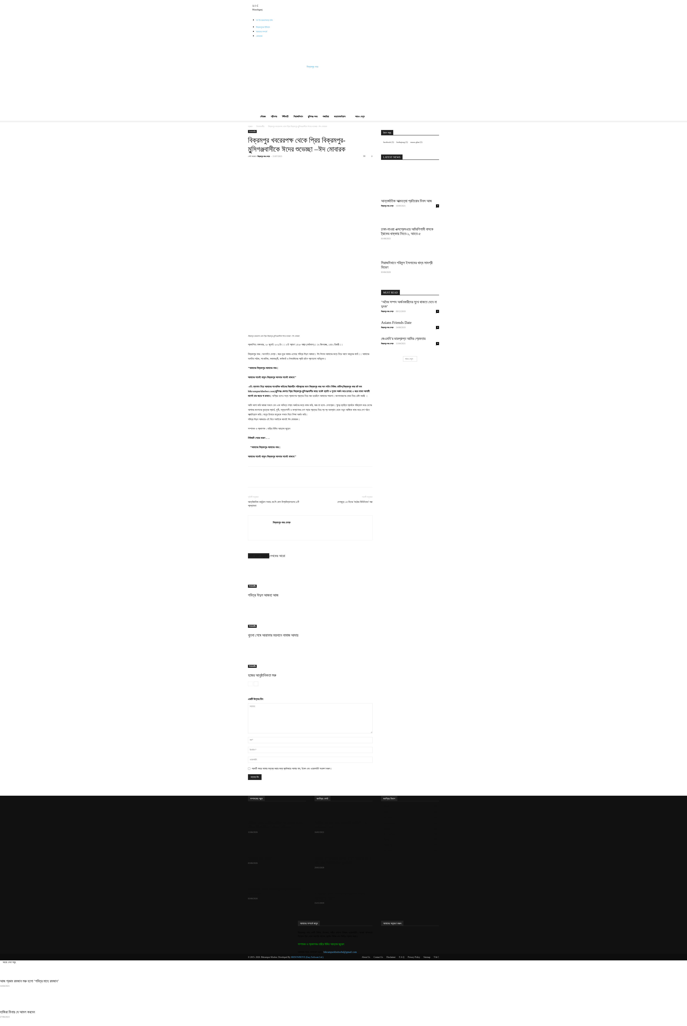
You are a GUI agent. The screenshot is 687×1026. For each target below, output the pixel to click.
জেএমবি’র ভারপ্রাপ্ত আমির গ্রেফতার (403, 339)
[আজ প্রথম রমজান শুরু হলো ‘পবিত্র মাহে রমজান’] (343, 970)
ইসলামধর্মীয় (260, 126)
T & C (436, 957)
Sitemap (426, 957)
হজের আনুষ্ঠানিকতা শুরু (262, 675)
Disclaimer (391, 957)
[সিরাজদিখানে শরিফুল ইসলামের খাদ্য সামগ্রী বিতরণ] (410, 253)
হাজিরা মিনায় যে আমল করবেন (17, 1012)
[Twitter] (293, 2)
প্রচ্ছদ (250, 126)
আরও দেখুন (360, 116)
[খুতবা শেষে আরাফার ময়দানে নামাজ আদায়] (310, 614)
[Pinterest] (287, 164)
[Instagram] (288, 2)
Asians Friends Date (396, 322)
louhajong (402, 142)
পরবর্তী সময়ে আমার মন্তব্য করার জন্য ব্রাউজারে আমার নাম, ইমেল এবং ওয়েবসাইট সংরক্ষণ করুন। (292, 768)
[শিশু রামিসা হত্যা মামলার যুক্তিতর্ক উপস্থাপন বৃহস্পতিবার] (277, 878)
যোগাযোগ (259, 36)
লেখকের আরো (277, 556)
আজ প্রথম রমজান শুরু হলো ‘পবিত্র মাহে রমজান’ (29, 981)
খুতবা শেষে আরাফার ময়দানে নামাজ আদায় (273, 635)
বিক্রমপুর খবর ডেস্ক (263, 156)
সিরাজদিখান (298, 116)
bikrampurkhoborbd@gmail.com (340, 952)
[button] (434, 89)
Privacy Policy (414, 957)
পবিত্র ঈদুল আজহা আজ (263, 595)
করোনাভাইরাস (339, 116)
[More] (329, 164)
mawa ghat (416, 142)
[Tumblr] (291, 2)
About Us (366, 957)
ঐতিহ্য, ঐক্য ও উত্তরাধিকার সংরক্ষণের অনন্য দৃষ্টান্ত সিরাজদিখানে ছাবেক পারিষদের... (275, 825)
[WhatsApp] (295, 164)
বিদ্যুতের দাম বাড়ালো (260, 858)
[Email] (312, 164)
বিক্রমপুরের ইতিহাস (263, 27)
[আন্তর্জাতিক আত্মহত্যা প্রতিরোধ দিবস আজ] (410, 181)
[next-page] (256, 684)
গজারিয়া (326, 116)
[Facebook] (285, 2)
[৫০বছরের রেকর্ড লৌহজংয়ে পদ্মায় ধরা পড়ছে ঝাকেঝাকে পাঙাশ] (343, 883)
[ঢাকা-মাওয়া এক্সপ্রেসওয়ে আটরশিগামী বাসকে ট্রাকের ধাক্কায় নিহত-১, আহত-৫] (410, 219)
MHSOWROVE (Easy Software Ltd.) (307, 957)
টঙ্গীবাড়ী (285, 116)
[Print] (320, 164)
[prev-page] (250, 684)
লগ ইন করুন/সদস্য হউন (264, 20)
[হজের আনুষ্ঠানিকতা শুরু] (310, 654)
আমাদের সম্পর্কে (261, 31)
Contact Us (378, 957)
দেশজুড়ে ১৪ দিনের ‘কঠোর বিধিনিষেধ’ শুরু (354, 502)
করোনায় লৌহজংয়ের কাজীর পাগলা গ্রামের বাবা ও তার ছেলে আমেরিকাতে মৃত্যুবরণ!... (343, 860)
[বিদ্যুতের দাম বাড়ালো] (277, 847)
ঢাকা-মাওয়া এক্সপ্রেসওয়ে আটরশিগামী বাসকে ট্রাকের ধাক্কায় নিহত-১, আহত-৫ (407, 231)
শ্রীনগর (274, 116)
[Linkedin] (304, 164)
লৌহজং (263, 116)
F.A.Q (401, 957)
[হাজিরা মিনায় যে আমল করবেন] (343, 1001)
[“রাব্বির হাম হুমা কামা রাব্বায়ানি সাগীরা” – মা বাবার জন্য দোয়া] (343, 812)
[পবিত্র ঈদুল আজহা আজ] (310, 574)
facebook (388, 142)
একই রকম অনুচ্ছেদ (258, 556)
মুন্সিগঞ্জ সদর (313, 116)
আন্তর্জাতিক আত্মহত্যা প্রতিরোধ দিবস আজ (406, 201)
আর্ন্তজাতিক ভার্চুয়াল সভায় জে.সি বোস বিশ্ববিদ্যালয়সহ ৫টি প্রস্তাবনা (273, 503)
